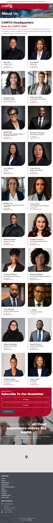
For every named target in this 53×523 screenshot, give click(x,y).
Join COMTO (5, 497)
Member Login (6, 495)
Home (3, 478)
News (3, 489)
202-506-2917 (8, 510)
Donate (3, 493)
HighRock (8, 6)
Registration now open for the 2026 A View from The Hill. (26, 1)
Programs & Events (7, 487)
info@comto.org (8, 512)
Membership (5, 482)
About (3, 480)
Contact (4, 491)
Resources (5, 485)
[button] (26, 457)
